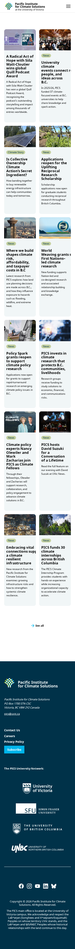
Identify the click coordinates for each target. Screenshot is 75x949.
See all (39, 625)
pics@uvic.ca (12, 714)
